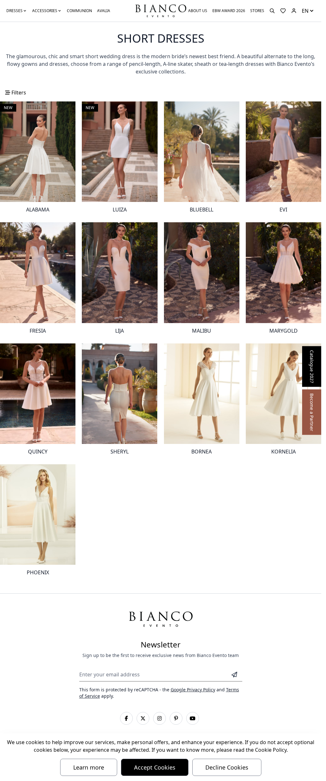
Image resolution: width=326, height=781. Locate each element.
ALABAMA (37, 209)
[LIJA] (119, 272)
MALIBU (201, 330)
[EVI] (283, 151)
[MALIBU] (201, 272)
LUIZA (120, 209)
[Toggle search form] (272, 11)
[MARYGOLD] (283, 272)
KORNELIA (283, 451)
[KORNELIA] (283, 393)
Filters (18, 92)
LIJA (119, 330)
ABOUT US (197, 10)
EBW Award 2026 (228, 10)
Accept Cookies (154, 767)
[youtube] (192, 718)
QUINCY (37, 451)
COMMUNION (79, 10)
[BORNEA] (201, 393)
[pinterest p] (176, 718)
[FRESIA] (37, 272)
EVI (283, 209)
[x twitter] (143, 718)
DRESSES (14, 10)
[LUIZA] (119, 151)
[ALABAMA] (37, 151)
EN (305, 10)
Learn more (88, 767)
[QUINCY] (37, 393)
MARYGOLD (283, 330)
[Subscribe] (234, 674)
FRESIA (38, 330)
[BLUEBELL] (201, 151)
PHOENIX (38, 572)
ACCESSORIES (44, 10)
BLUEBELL (201, 209)
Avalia (103, 10)
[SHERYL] (119, 393)
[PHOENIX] (37, 514)
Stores (257, 10)
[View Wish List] (283, 11)
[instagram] (159, 718)
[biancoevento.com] (294, 11)
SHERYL (119, 451)
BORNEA (201, 451)
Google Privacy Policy (193, 690)
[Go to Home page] (160, 10)
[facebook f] (126, 718)
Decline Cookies (226, 767)
